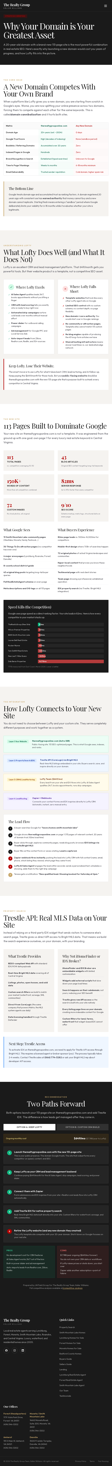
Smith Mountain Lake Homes (72, 1332)
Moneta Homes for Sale (70, 1348)
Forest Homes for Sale (70, 1343)
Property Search (67, 1327)
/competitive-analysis (73, 1288)
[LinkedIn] (23, 1350)
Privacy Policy (80, 1461)
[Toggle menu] (105, 6)
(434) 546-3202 (11, 1424)
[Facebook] (6, 1350)
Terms (92, 1461)
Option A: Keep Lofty (29, 1127)
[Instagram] (15, 1350)
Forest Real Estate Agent (71, 1380)
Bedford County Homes (70, 1353)
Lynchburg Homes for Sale (72, 1338)
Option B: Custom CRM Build (82, 1127)
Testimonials (65, 1396)
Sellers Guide (66, 1364)
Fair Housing (103, 1461)
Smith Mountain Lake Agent (72, 1385)
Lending (63, 1369)
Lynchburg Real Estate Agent (73, 1374)
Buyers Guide (66, 1359)
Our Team (64, 1390)
